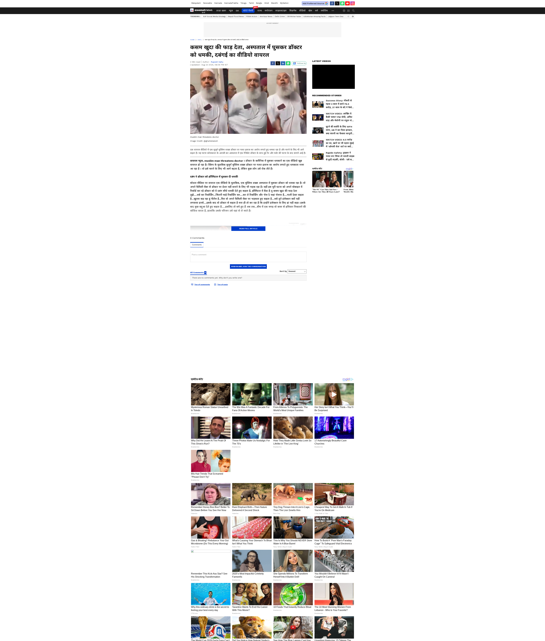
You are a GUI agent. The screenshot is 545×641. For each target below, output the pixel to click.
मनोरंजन (268, 10)
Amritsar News (266, 16)
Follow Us (301, 63)
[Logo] (202, 10)
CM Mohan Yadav (294, 16)
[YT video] (347, 3)
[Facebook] (332, 3)
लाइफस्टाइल (281, 10)
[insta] (352, 3)
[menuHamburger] (348, 10)
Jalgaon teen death (336, 16)
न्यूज (231, 10)
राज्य (259, 10)
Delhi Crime (280, 16)
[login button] (345, 10)
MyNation (284, 3)
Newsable (207, 3)
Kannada (218, 3)
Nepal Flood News (236, 16)
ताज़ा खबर (221, 10)
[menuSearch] (353, 11)
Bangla (259, 3)
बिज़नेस (292, 10)
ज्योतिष (324, 10)
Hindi (266, 3)
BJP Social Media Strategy (214, 16)
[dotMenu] (333, 10)
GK (237, 10)
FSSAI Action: (251, 16)
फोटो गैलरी (248, 10)
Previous (348, 16)
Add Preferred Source (313, 3)
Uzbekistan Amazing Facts (314, 16)
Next (353, 16)
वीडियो (302, 10)
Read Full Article (248, 229)
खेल (310, 10)
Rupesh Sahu (217, 62)
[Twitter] (337, 3)
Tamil (251, 3)
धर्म (316, 10)
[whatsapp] (342, 3)
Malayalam (196, 3)
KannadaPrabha (231, 3)
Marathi (274, 3)
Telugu (243, 3)
